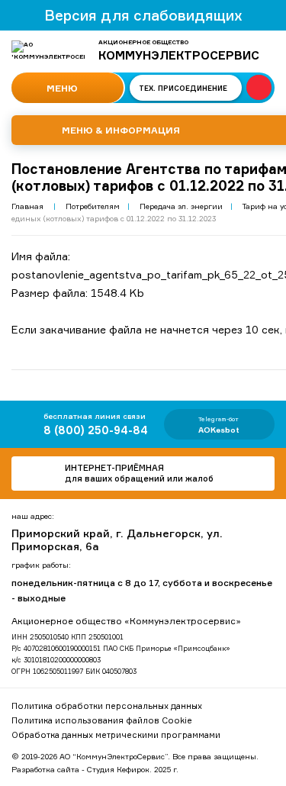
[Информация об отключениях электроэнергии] (259, 87)
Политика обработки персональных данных (106, 706)
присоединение (183, 88)
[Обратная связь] (143, 473)
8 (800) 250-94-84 (95, 430)
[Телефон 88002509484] (254, 754)
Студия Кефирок (118, 769)
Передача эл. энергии (181, 206)
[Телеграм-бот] (219, 424)
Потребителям (93, 206)
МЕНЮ (61, 88)
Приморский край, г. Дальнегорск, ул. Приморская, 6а (117, 539)
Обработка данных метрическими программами (115, 735)
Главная (27, 206)
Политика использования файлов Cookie (101, 720)
